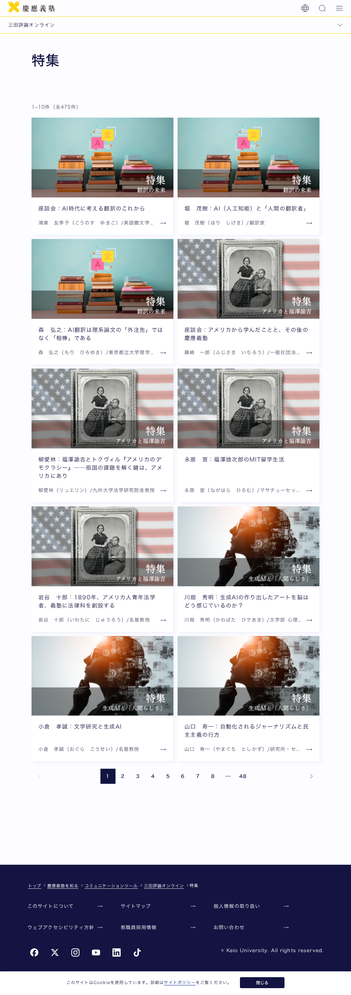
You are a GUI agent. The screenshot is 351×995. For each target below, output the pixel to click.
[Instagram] (75, 952)
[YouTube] (96, 952)
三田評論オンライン (164, 886)
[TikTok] (137, 952)
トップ (34, 886)
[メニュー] (339, 8)
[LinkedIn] (116, 952)
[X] (55, 952)
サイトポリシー (179, 982)
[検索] (322, 8)
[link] (40, 776)
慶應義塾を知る (62, 886)
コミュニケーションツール (111, 886)
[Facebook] (34, 952)
